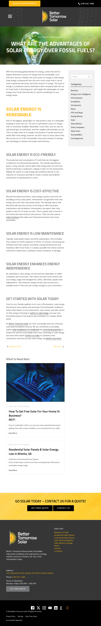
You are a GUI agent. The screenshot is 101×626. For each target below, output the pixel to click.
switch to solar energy (39, 313)
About (56, 545)
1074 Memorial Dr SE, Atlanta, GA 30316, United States (29, 573)
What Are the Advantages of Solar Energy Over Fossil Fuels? (50, 46)
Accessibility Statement (14, 620)
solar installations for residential (25, 329)
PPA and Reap (77, 112)
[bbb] (61, 607)
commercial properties (52, 329)
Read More (13, 433)
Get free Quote (40, 508)
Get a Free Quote (31, 616)
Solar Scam (75, 130)
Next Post (57, 346)
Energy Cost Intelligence (81, 94)
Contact (57, 548)
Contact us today (32, 335)
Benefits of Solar (61, 532)
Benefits (74, 90)
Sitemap (20, 616)
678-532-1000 (87, 3)
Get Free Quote (17, 588)
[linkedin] (56, 607)
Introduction (76, 105)
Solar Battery (76, 123)
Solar (73, 119)
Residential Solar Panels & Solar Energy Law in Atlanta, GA (34, 451)
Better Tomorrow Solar (18, 323)
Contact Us (63, 508)
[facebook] (32, 607)
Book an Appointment (24, 3)
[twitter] (38, 607)
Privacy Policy (10, 616)
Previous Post (15, 346)
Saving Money (77, 116)
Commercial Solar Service (64, 537)
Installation (75, 101)
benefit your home (53, 338)
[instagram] (44, 607)
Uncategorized (77, 138)
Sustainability (76, 134)
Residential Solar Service (64, 535)
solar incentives (12, 217)
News (73, 108)
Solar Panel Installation (63, 540)
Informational (76, 97)
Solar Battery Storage (63, 543)
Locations (58, 550)
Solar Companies (56, 37)
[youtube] (50, 607)
